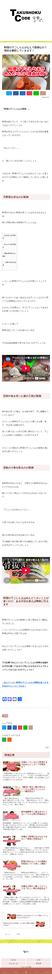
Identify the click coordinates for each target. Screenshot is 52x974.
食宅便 (38, 963)
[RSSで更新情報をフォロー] (9, 740)
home (13, 960)
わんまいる (13, 963)
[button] (47, 645)
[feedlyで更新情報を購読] (4, 740)
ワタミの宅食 (26, 967)
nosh (39, 960)
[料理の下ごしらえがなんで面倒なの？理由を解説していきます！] (22, 93)
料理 (5, 716)
